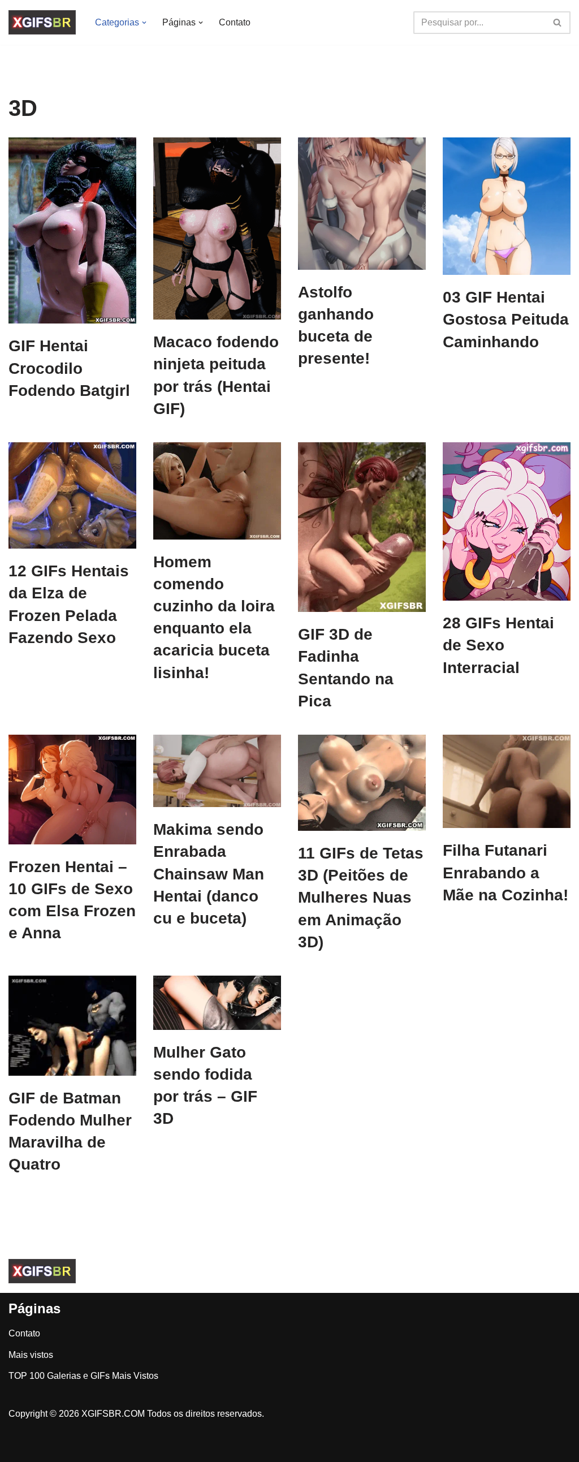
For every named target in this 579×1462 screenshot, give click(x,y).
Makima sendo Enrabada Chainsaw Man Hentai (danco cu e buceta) (208, 874)
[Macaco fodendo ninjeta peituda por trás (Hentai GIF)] (217, 228)
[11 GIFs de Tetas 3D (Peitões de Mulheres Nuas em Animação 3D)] (362, 783)
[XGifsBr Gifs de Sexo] (42, 22)
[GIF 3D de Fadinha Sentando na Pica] (362, 527)
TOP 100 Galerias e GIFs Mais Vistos (83, 1376)
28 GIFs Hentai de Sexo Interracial (498, 645)
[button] (144, 22)
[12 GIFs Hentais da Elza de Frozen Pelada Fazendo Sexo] (72, 495)
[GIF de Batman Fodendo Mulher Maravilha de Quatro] (72, 1026)
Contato (234, 22)
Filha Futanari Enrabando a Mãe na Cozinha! (505, 872)
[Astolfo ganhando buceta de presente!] (362, 203)
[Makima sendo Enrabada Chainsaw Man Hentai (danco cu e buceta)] (217, 771)
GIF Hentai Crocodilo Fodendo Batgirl (69, 368)
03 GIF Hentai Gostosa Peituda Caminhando (506, 319)
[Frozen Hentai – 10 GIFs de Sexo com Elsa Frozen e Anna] (72, 789)
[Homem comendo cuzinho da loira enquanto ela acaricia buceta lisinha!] (217, 491)
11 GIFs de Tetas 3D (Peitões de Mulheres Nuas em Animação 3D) (361, 897)
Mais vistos (30, 1355)
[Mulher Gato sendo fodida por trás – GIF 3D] (217, 1003)
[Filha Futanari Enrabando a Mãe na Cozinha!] (507, 782)
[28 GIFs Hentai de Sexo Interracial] (507, 521)
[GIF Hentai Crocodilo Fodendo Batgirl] (72, 230)
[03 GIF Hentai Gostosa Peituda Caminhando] (507, 206)
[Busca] (558, 22)
